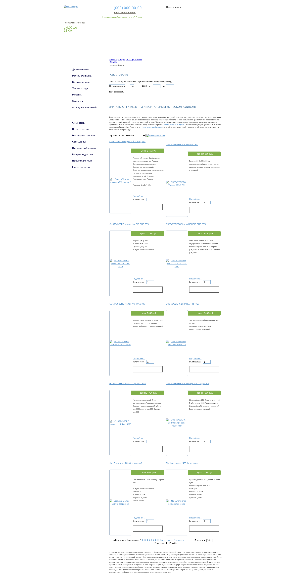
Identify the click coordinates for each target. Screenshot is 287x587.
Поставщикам (187, 50)
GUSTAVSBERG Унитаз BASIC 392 (182, 144)
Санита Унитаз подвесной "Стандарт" (127, 141)
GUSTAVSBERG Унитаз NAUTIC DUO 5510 (129, 224)
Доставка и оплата (141, 50)
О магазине (115, 50)
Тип (132, 86)
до (163, 86)
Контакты (210, 50)
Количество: (139, 199)
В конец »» (179, 540)
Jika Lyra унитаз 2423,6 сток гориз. (182, 463)
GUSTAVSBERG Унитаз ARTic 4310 (182, 304)
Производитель (117, 86)
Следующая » (166, 540)
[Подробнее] (120, 182)
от (150, 86)
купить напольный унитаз (151, 127)
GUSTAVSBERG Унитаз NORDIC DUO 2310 (186, 224)
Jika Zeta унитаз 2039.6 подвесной (125, 463)
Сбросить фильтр (123, 97)
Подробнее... (139, 196)
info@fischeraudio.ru (124, 12)
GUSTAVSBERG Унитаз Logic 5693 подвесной (187, 383)
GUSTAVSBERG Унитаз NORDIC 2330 (127, 304)
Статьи (165, 50)
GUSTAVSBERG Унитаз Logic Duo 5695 (127, 383)
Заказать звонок (81, 39)
